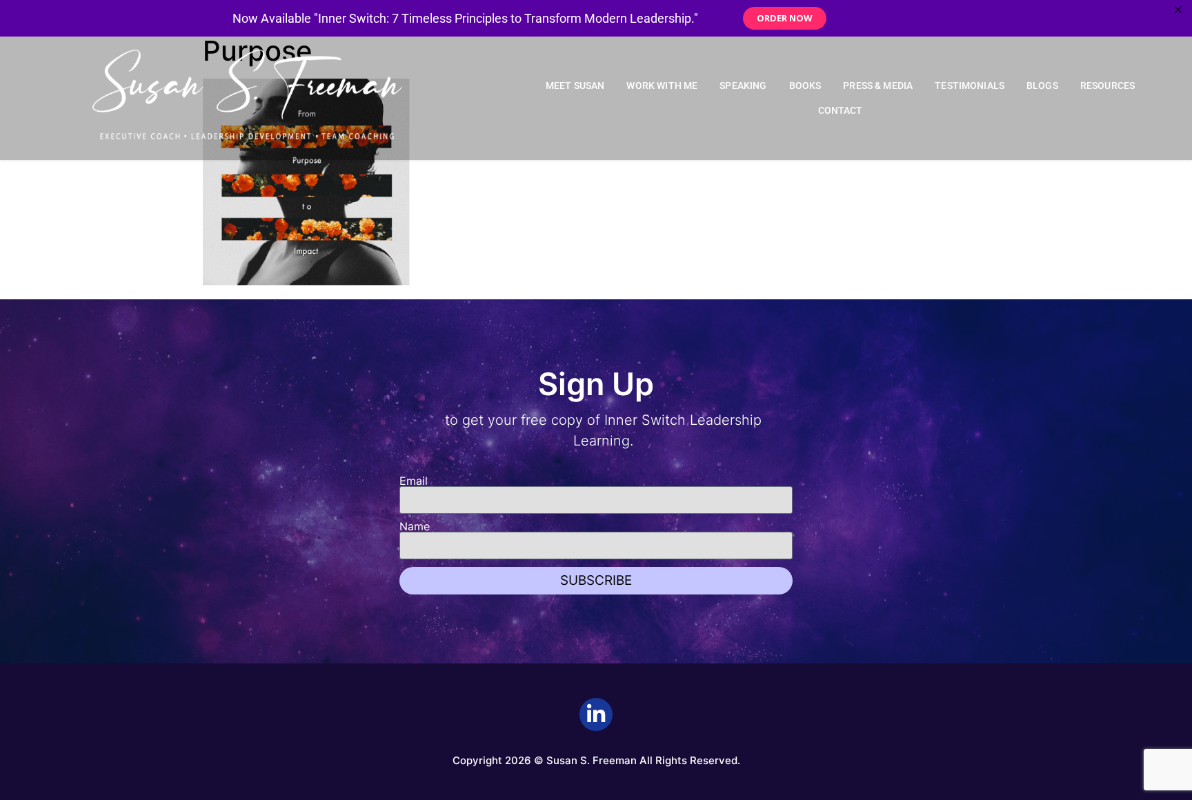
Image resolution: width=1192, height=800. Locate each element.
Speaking (742, 86)
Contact (840, 111)
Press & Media (878, 86)
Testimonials (969, 86)
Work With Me (661, 86)
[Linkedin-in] (596, 714)
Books (805, 86)
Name (414, 526)
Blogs (1042, 86)
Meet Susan (575, 86)
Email (413, 480)
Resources (1107, 86)
